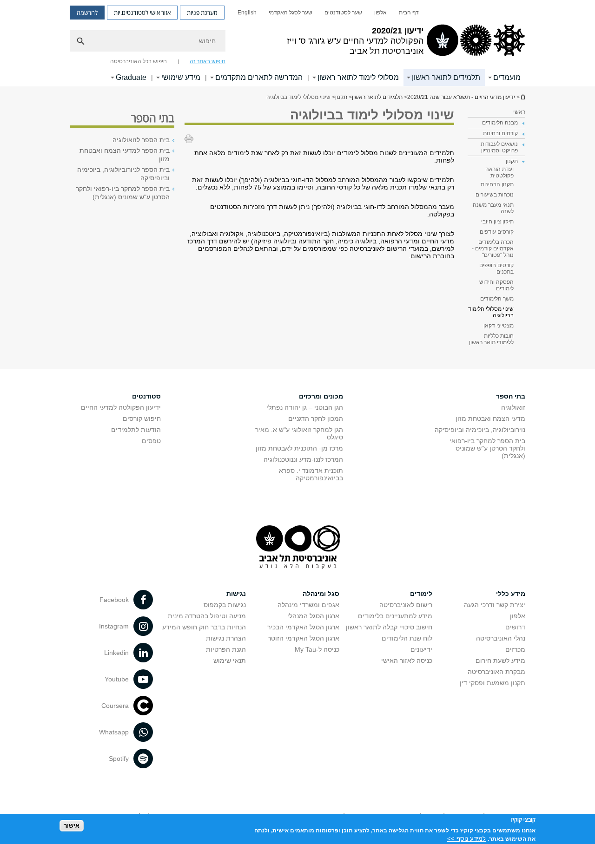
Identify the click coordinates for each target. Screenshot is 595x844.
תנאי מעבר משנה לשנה (493, 208)
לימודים (421, 593)
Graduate (131, 77)
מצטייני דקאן (498, 325)
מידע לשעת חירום (500, 660)
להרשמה (87, 12)
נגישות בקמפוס (225, 604)
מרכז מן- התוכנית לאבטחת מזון (299, 448)
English (247, 12)
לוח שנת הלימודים (407, 638)
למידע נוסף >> (466, 838)
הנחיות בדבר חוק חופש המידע (204, 627)
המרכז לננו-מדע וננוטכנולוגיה (303, 459)
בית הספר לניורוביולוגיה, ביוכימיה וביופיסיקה (123, 174)
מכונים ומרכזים (321, 396)
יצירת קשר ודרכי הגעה (494, 604)
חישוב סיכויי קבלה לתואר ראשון (389, 627)
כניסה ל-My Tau (317, 649)
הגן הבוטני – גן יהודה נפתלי (304, 407)
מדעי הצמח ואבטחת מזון (490, 418)
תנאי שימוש (229, 660)
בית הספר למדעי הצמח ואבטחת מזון (124, 155)
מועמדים (507, 77)
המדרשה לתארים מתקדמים (259, 77)
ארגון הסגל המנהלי (313, 616)
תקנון (341, 97)
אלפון (380, 12)
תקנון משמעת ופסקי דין (492, 683)
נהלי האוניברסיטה (500, 638)
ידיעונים (421, 649)
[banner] (297, 43)
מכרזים (515, 649)
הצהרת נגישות (226, 638)
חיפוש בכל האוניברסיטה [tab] (138, 61)
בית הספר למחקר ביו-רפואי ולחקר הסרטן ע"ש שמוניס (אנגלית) (123, 193)
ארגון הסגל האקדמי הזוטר (303, 638)
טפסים (151, 441)
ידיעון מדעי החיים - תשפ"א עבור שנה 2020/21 (522, 96)
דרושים (515, 627)
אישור (71, 825)
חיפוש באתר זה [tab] (207, 61)
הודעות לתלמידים (136, 429)
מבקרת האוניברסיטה (496, 671)
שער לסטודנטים (343, 12)
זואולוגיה (513, 407)
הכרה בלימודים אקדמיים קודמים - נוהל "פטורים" (493, 248)
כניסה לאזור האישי (406, 660)
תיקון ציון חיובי (497, 221)
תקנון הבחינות (497, 184)
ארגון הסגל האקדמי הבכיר (303, 627)
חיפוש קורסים (142, 418)
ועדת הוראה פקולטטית (499, 172)
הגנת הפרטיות (226, 649)
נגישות (236, 593)
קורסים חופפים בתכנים (496, 268)
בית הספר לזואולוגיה (141, 140)
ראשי (519, 112)
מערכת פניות (202, 12)
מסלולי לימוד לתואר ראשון (358, 77)
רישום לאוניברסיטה (405, 604)
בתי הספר (510, 396)
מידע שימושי (180, 77)
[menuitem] (409, 12)
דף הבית (409, 12)
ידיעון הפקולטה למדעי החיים (121, 407)
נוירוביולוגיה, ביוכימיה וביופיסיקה (480, 429)
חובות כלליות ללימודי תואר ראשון (491, 339)
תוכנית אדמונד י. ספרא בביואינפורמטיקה (311, 474)
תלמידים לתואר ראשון (446, 77)
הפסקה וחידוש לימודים (496, 285)
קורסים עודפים (497, 232)
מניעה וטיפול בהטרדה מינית (207, 616)
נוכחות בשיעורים (495, 194)
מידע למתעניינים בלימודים (395, 616)
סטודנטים (146, 396)
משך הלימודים (497, 298)
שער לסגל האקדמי (290, 12)
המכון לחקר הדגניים (315, 418)
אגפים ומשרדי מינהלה (308, 604)
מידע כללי (510, 593)
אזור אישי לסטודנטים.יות (142, 12)
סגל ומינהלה (321, 593)
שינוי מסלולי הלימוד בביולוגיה (491, 312)
